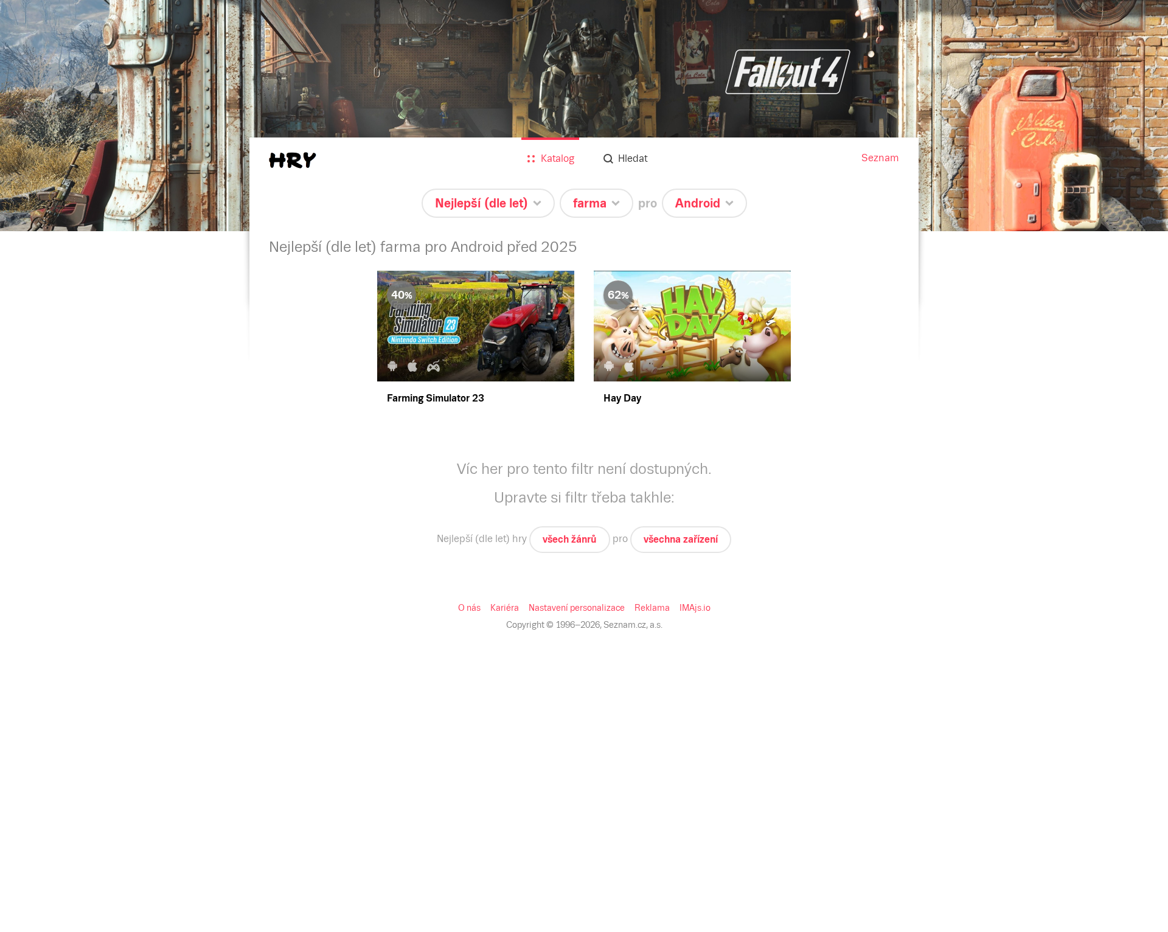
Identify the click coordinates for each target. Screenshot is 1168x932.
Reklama (652, 608)
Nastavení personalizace (577, 608)
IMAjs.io (695, 608)
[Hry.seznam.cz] (292, 160)
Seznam (880, 158)
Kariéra (504, 608)
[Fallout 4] (584, 115)
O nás (469, 608)
